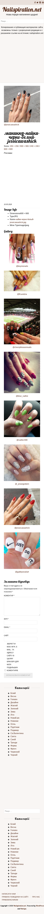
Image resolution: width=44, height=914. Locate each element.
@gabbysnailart (22, 572)
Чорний (14, 755)
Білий (13, 693)
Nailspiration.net (22, 9)
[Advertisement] (22, 59)
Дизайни (14, 702)
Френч (13, 749)
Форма (14, 746)
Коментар (9, 596)
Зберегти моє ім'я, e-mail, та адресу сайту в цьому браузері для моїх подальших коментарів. (13, 657)
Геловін (14, 699)
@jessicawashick (11, 125)
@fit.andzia (22, 294)
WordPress (40, 906)
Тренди (14, 743)
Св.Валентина (17, 733)
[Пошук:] (22, 21)
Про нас (36, 897)
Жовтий (14, 705)
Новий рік (15, 718)
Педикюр (15, 730)
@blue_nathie (22, 396)
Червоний (15, 752)
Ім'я (6, 619)
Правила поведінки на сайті (15, 897)
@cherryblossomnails (22, 347)
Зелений (14, 709)
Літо (12, 715)
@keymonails (22, 266)
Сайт (6, 635)
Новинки (14, 721)
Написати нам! (9, 894)
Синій (13, 739)
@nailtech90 (22, 440)
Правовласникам (10, 900)
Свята (13, 736)
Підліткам (15, 727)
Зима (13, 712)
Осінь (13, 724)
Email (7, 627)
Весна (13, 696)
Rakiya (23, 909)
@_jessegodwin (22, 484)
